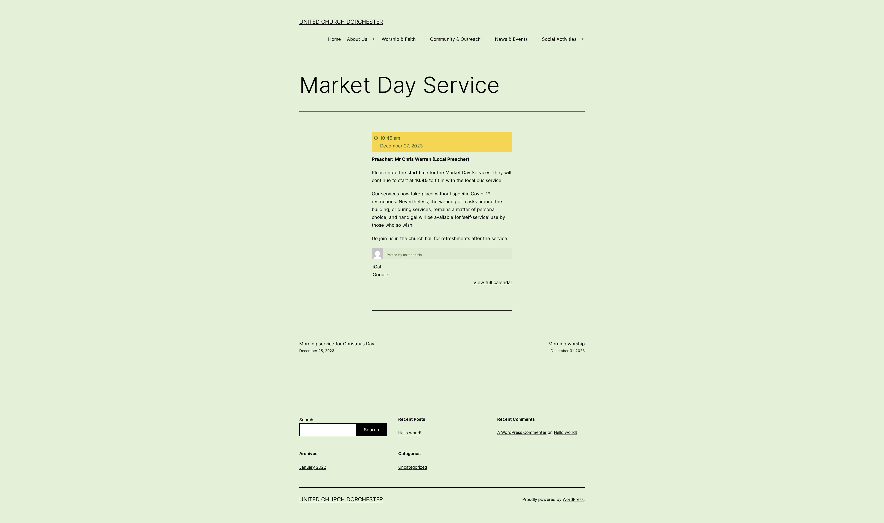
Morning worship (566, 347)
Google (380, 274)
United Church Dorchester (341, 21)
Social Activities (559, 39)
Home (334, 39)
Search (306, 419)
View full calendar (492, 282)
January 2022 (312, 467)
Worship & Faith (399, 39)
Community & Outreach (455, 39)
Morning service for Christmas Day (336, 347)
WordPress (573, 499)
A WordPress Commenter (522, 432)
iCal (377, 267)
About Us (357, 39)
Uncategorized (412, 467)
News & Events (511, 39)
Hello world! (409, 432)
